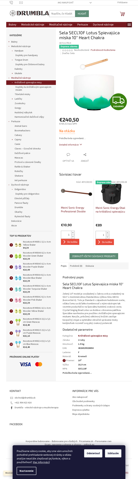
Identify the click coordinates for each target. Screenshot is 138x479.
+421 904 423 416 (23, 402)
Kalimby (19, 69)
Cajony (18, 139)
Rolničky (19, 171)
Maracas (19, 157)
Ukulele (18, 73)
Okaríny (18, 212)
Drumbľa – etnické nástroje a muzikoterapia (36, 407)
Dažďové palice (22, 153)
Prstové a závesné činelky (28, 162)
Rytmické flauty (22, 216)
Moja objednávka (80, 414)
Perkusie (15, 121)
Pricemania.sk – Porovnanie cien (95, 441)
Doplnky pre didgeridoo (27, 194)
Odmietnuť (93, 453)
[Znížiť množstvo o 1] (73, 237)
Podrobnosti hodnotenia (103, 50)
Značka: (68, 53)
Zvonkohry (20, 103)
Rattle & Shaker (22, 166)
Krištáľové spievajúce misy (28, 82)
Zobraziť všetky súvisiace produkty (93, 256)
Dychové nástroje (20, 185)
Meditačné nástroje (21, 78)
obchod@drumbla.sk (25, 398)
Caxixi (17, 144)
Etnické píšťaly (22, 198)
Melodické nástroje (21, 46)
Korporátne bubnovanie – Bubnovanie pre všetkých (51, 441)
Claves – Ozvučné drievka (28, 148)
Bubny (14, 42)
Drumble (19, 207)
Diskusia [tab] (90, 266)
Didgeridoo (20, 189)
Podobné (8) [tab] (76, 266)
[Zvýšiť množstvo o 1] (73, 233)
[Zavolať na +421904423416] (15, 2)
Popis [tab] (64, 266)
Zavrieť (92, 154)
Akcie (14, 225)
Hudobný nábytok (23, 112)
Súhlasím (113, 453)
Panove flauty (21, 203)
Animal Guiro (21, 126)
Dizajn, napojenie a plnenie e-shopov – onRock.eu (69, 444)
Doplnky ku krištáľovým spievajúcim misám (33, 88)
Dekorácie (16, 221)
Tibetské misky (22, 94)
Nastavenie (26, 471)
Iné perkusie (21, 180)
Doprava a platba (80, 410)
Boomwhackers (22, 130)
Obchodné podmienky (83, 401)
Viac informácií (41, 462)
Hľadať (82, 13)
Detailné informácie (69, 145)
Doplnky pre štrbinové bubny (30, 64)
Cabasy (18, 135)
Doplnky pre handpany (26, 55)
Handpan (19, 50)
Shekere (19, 176)
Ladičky (18, 99)
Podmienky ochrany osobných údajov (91, 405)
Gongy (18, 108)
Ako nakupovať (66, 2)
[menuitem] (12, 24)
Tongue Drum (21, 60)
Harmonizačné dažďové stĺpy (29, 117)
